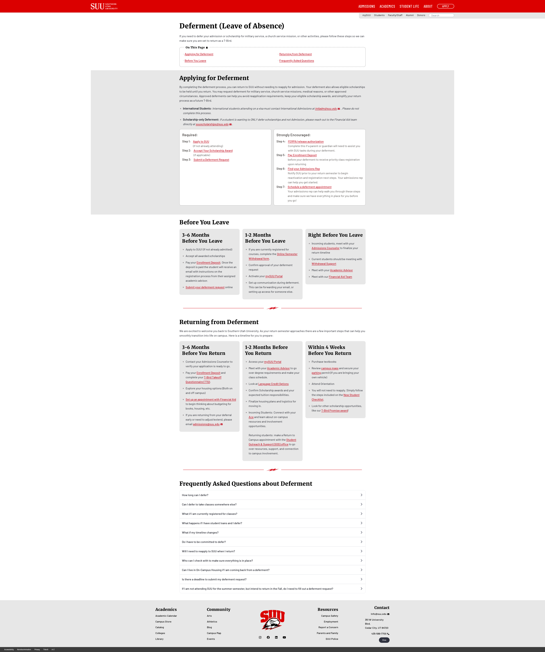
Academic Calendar (166, 615)
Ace (251, 417)
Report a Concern (328, 627)
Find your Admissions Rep (304, 168)
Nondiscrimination (24, 649)
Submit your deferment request (205, 287)
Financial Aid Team (340, 276)
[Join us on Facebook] (268, 637)
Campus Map (214, 633)
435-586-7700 (378, 633)
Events (211, 638)
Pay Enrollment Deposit (302, 155)
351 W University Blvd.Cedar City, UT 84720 (376, 623)
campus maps (329, 368)
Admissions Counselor (325, 248)
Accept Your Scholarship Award (213, 150)
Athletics (212, 621)
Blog (209, 627)
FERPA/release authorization (306, 141)
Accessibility (9, 649)
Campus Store (163, 621)
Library (159, 638)
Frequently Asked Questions (296, 60)
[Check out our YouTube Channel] (284, 637)
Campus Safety (329, 615)
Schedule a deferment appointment (310, 186)
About (428, 6)
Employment (331, 621)
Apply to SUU (201, 141)
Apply (445, 6)
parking (316, 372)
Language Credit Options (273, 383)
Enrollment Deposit (208, 262)
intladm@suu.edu (326, 108)
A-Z (53, 649)
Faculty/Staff (395, 15)
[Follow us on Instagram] (260, 637)
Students (379, 15)
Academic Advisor (341, 270)
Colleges (160, 633)
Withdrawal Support (324, 263)
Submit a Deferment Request (211, 159)
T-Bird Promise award (334, 410)
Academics (387, 6)
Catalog (159, 627)
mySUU (366, 15)
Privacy (37, 649)
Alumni (410, 15)
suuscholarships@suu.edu (212, 124)
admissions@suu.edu (206, 424)
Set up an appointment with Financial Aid (211, 399)
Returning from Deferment (295, 54)
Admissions (367, 6)
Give (384, 640)
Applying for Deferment (199, 54)
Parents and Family (327, 633)
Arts (209, 615)
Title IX (45, 649)
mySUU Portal (274, 276)
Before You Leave (195, 60)
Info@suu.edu (378, 613)
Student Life (409, 6)
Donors (421, 15)
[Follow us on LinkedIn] (276, 637)
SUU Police (332, 638)
